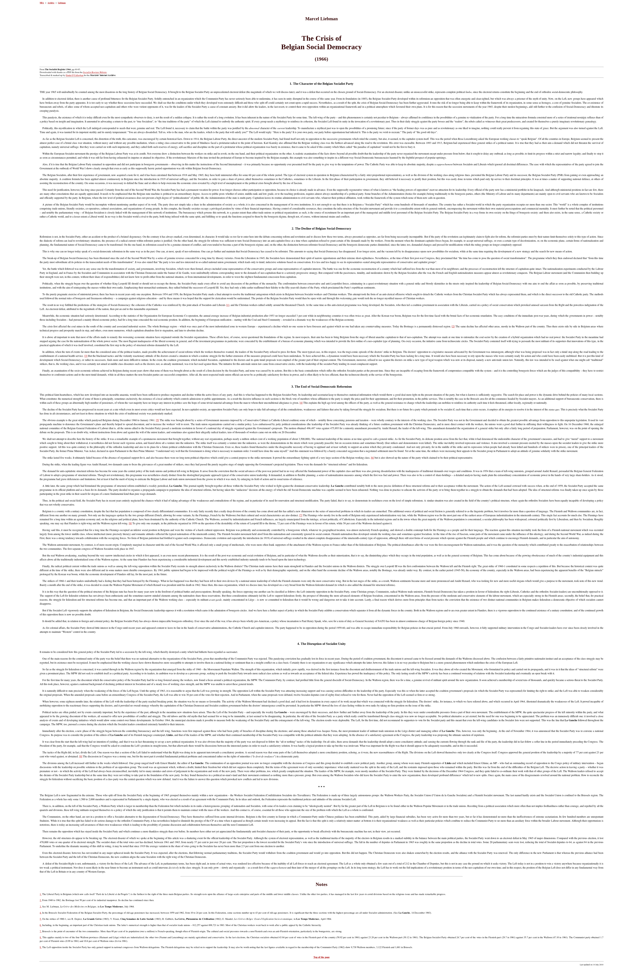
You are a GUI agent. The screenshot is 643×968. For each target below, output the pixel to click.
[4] (301, 402)
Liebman (62, 2)
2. (41, 900)
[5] (157, 420)
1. (41, 894)
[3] (85, 355)
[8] (130, 523)
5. (41, 918)
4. (41, 912)
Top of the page (321, 957)
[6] (372, 457)
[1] (227, 305)
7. (41, 931)
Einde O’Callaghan (74, 75)
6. (41, 925)
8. (41, 937)
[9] (80, 756)
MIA (42, 2)
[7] (300, 515)
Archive (51, 2)
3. (41, 906)
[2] (453, 326)
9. (41, 947)
